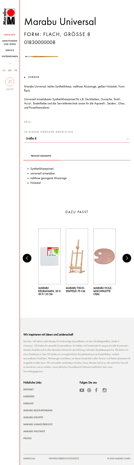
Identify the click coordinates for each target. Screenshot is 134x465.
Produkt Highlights (41, 156)
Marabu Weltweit (34, 431)
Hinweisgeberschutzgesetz (64, 458)
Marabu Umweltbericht (38, 424)
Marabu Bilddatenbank (38, 410)
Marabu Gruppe (33, 417)
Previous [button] (27, 258)
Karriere (28, 396)
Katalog (28, 403)
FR (15, 70)
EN (10, 70)
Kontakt (28, 389)
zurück (33, 77)
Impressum (29, 458)
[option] (49, 262)
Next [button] (126, 258)
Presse (27, 438)
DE (4, 70)
